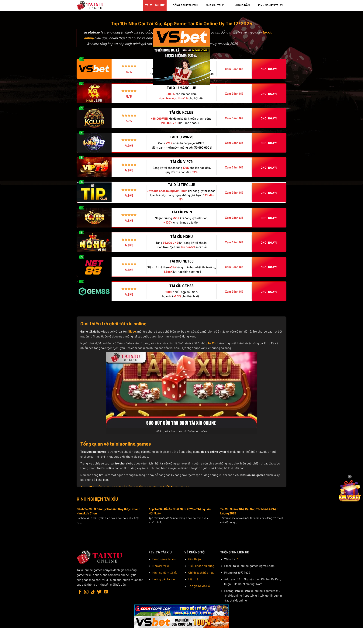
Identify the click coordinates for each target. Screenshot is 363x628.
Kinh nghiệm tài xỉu (164, 572)
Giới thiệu (194, 559)
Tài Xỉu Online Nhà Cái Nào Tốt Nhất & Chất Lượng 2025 (249, 511)
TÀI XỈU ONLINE (154, 5)
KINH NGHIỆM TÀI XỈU (271, 5)
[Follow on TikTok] (93, 592)
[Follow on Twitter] (99, 592)
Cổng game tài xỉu (164, 559)
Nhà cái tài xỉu (161, 565)
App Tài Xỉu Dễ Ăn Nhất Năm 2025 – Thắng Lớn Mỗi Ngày (179, 511)
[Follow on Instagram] (86, 592)
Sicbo (132, 331)
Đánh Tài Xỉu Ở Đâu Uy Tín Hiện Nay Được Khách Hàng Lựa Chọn (108, 511)
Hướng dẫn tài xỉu (163, 579)
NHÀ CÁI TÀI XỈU (216, 5)
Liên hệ (193, 579)
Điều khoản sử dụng (201, 565)
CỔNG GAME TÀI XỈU (185, 5)
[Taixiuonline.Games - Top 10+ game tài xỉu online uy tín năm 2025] (91, 5)
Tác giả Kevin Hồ (199, 585)
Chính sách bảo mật (201, 572)
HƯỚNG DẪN (242, 5)
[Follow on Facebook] (80, 592)
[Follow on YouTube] (106, 592)
